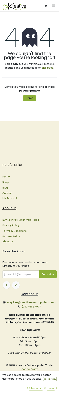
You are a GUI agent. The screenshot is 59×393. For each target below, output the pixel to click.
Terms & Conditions (14, 231)
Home (29, 98)
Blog (5, 187)
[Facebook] (6, 285)
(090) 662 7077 (31, 306)
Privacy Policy (10, 225)
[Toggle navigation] (53, 6)
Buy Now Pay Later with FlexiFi (20, 220)
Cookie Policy (29, 369)
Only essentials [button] (36, 388)
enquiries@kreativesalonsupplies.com (30, 302)
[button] (48, 274)
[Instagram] (16, 285)
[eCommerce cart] (46, 6)
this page (47, 68)
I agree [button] (51, 388)
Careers (7, 193)
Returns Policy (11, 236)
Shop (5, 182)
